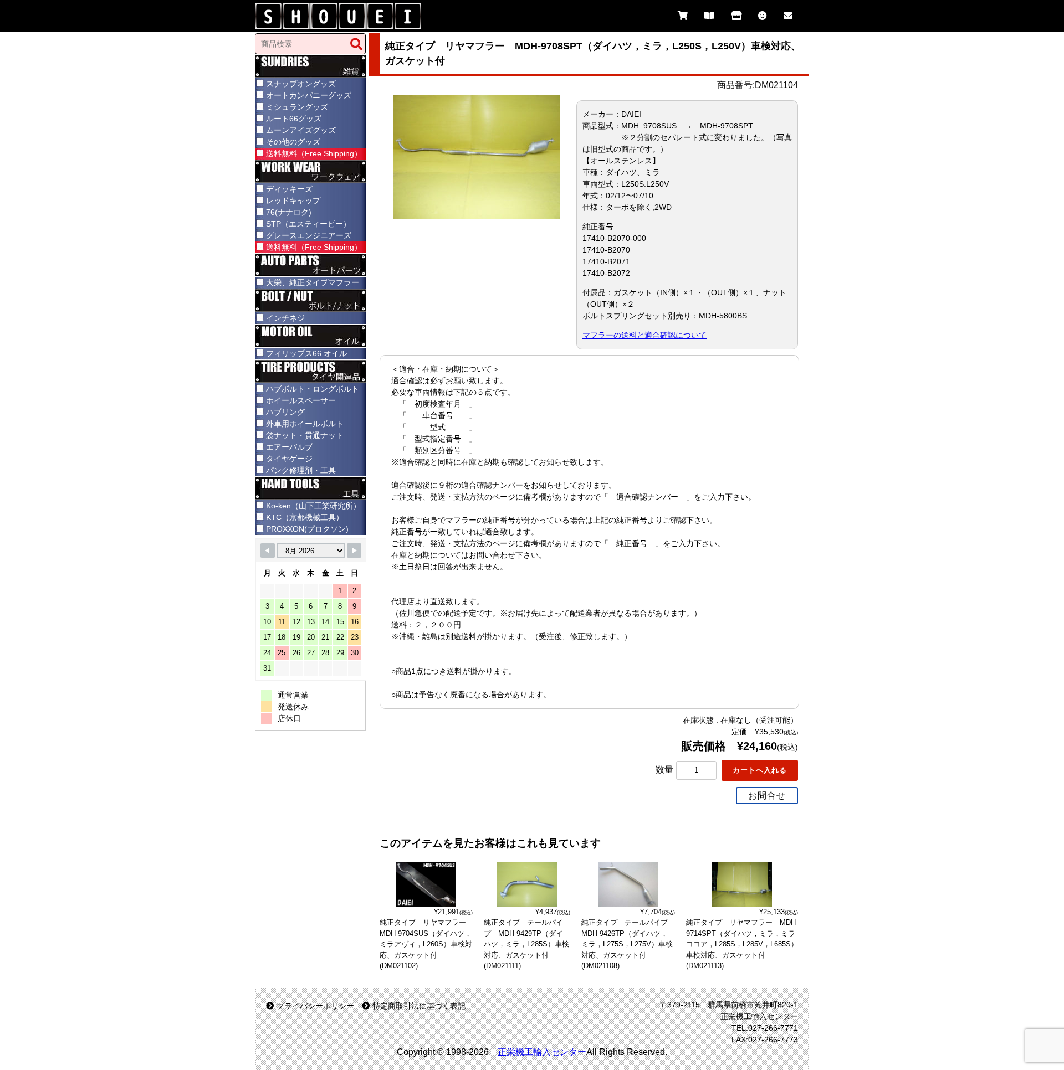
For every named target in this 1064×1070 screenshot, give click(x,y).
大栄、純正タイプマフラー (312, 282)
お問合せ (767, 795)
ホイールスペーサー (301, 400)
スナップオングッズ (301, 83)
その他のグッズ (293, 141)
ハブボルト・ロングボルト (312, 388)
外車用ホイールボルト (305, 423)
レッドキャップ (293, 200)
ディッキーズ (289, 188)
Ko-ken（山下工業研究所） (313, 505)
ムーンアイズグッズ (301, 130)
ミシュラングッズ (297, 106)
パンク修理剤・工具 (301, 470)
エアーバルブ (289, 447)
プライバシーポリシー (315, 1005)
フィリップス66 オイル (306, 353)
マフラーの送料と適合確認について (644, 335)
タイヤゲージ (289, 458)
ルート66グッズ (293, 118)
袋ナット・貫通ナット (305, 435)
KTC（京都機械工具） (305, 517)
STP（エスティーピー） (308, 223)
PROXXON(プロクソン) (307, 528)
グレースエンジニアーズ (308, 235)
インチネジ (285, 317)
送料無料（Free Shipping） (314, 153)
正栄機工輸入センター (542, 1052)
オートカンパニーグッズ (308, 95)
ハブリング (285, 412)
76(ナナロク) (288, 212)
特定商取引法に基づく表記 (419, 1005)
